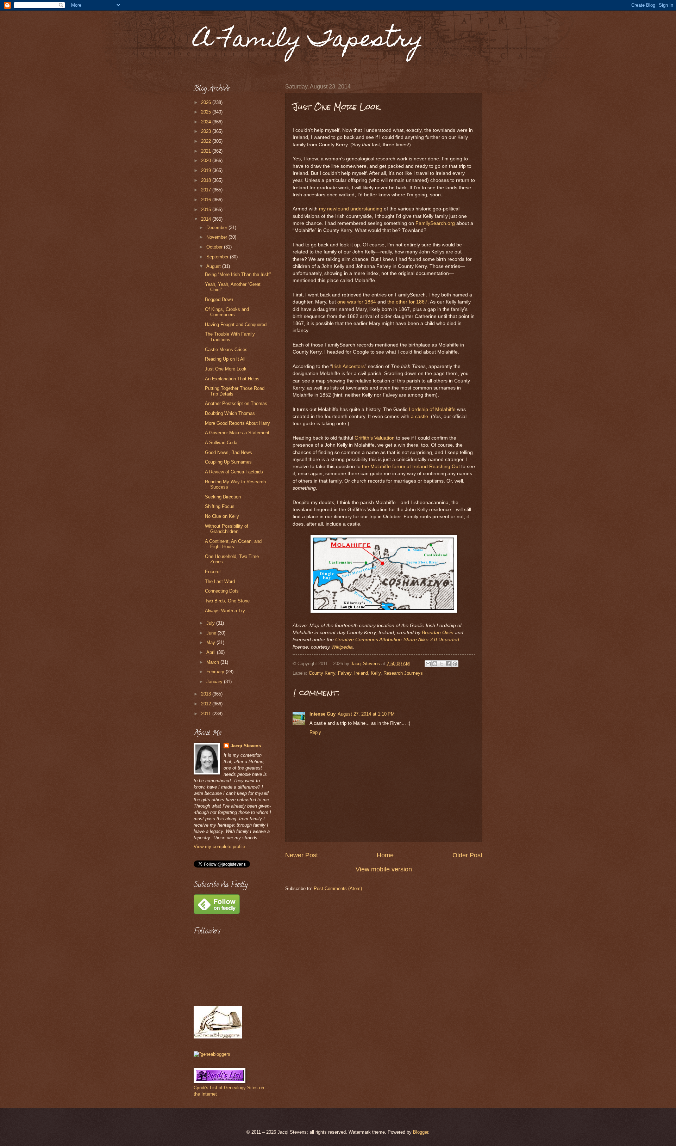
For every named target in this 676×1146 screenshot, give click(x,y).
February (216, 671)
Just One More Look (225, 369)
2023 (206, 131)
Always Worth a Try (225, 610)
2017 (206, 189)
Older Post (467, 855)
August (214, 266)
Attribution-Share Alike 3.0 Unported (419, 639)
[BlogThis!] (434, 663)
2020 (206, 160)
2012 (206, 703)
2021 (206, 151)
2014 (206, 219)
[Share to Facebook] (448, 663)
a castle (419, 416)
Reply (315, 732)
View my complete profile (219, 846)
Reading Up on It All (225, 359)
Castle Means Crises (226, 349)
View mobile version (384, 869)
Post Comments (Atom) (338, 888)
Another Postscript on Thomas (236, 403)
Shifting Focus (219, 506)
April (211, 652)
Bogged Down (219, 299)
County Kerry (322, 673)
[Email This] (428, 663)
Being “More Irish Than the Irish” (238, 274)
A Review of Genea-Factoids (234, 471)
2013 (206, 694)
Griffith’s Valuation (375, 438)
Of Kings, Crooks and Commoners (227, 312)
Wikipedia (342, 647)
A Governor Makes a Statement (237, 432)
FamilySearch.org (435, 223)
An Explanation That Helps (232, 378)
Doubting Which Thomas (230, 413)
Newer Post (301, 855)
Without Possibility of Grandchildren (226, 528)
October (215, 247)
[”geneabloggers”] (212, 1054)
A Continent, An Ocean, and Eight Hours (233, 544)
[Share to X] (441, 663)
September (218, 256)
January (215, 681)
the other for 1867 (407, 302)
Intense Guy (322, 714)
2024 (206, 121)
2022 (206, 141)
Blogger (420, 1132)
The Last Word (220, 581)
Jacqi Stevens (246, 745)
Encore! (213, 571)
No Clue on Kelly (222, 516)
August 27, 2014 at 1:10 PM (366, 714)
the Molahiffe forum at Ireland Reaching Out (411, 466)
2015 (206, 209)
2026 (206, 102)
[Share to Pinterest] (454, 663)
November (217, 237)
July (211, 623)
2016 (206, 199)
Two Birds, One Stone (227, 600)
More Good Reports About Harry (237, 423)
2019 (206, 170)
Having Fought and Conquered (236, 324)
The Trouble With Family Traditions (230, 336)
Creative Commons (356, 639)
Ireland (361, 673)
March (213, 662)
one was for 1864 (356, 302)
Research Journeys (403, 673)
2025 (206, 112)
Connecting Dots (222, 591)
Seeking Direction (223, 497)
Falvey (344, 673)
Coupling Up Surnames (228, 462)
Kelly (376, 673)
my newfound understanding (350, 209)
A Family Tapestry (308, 41)
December (217, 227)
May (211, 642)
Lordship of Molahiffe (432, 409)
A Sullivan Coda (221, 442)
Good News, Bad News (228, 452)
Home (385, 855)
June (212, 633)
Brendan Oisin (437, 632)
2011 (206, 713)
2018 (206, 180)
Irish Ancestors (348, 366)
